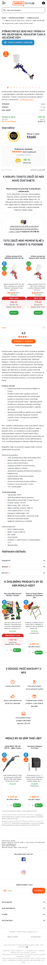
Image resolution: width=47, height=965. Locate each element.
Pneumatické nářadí (16, 18)
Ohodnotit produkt (23, 341)
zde (27, 947)
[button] (17, 650)
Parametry (6, 561)
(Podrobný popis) (27, 99)
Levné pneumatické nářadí (11, 811)
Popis (4, 328)
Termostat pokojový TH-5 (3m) (34, 747)
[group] (13, 623)
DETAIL (14, 312)
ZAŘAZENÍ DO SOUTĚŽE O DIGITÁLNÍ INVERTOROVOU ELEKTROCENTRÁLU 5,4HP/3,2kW (23, 229)
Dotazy (6, 573)
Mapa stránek (13, 936)
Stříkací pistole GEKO (38, 170)
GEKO (43, 104)
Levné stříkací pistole (29, 811)
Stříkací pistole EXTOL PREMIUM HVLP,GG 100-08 (13, 257)
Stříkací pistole (33, 18)
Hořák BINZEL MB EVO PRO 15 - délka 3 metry (12, 747)
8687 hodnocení (29, 152)
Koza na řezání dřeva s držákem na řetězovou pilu (34, 595)
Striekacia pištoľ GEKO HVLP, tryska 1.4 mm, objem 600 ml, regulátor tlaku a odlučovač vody (22, 816)
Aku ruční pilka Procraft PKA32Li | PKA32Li (12, 594)
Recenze (6, 567)
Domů (4, 18)
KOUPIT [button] (18, 650)
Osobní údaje (36, 936)
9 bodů (31, 136)
